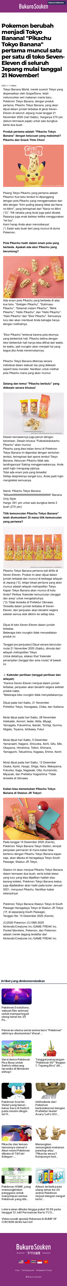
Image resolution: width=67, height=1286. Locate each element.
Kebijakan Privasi (44, 1270)
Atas (17, 1270)
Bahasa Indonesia (56, 3)
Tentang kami (27, 1270)
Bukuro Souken (33, 6)
